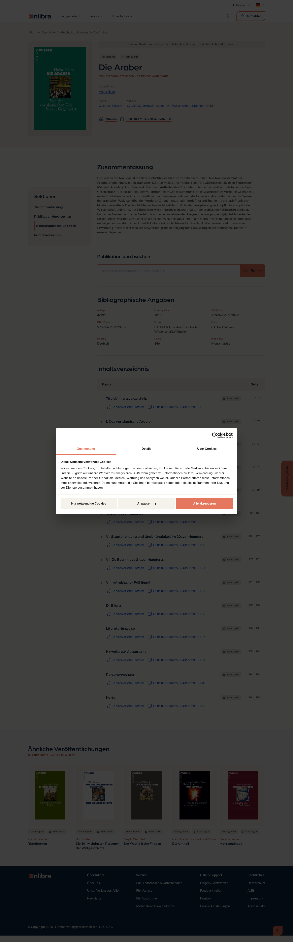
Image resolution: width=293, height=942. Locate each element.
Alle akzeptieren (204, 503)
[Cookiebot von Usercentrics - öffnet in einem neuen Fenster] (215, 435)
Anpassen (144, 503)
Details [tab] (147, 448)
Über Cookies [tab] (207, 448)
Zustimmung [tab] (86, 448)
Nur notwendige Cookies (88, 503)
